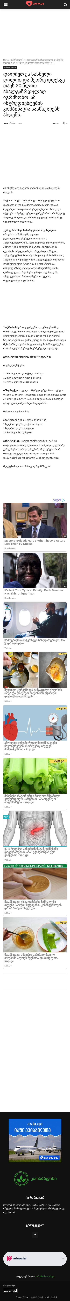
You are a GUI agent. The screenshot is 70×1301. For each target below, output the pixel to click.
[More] (59, 137)
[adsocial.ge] (17, 1264)
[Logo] (35, 3)
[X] (24, 982)
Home (6, 59)
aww (6, 123)
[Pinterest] (31, 982)
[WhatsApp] (39, 982)
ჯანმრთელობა (17, 59)
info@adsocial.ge (45, 1276)
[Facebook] (17, 982)
